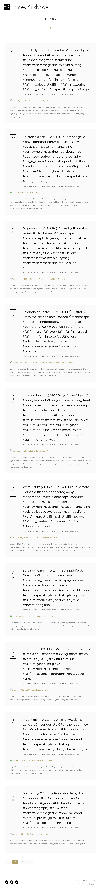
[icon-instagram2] (12, 882)
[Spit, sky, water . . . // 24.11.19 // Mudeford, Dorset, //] (50, 616)
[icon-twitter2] (7, 882)
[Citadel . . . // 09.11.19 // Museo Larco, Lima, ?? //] (50, 690)
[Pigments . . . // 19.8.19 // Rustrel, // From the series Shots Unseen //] (50, 279)
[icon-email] (16, 882)
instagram (69, 94)
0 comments (52, 94)
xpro (77, 94)
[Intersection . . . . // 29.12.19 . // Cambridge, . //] (50, 451)
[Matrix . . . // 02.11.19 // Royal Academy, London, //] (50, 834)
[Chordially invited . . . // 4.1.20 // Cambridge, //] (50, 100)
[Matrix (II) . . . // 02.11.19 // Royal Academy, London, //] (50, 760)
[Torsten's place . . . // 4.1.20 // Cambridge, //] (50, 192)
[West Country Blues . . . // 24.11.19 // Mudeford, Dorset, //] (50, 537)
